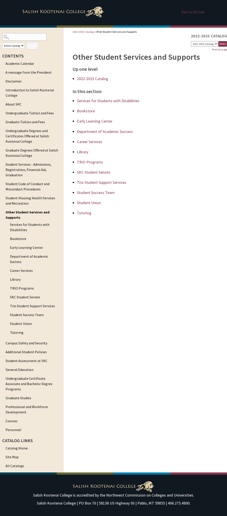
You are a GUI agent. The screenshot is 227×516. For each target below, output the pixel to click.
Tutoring (16, 332)
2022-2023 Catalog (82, 31)
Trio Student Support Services (32, 306)
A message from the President (29, 72)
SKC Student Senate (25, 297)
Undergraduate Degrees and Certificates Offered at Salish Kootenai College (27, 136)
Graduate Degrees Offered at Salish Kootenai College (32, 153)
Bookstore (18, 238)
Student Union (21, 323)
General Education (19, 369)
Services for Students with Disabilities (29, 227)
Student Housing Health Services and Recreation (30, 200)
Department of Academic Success (29, 259)
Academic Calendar (20, 63)
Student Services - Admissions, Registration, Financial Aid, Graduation (28, 169)
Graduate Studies (18, 398)
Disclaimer (14, 81)
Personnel (13, 430)
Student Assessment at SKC (26, 361)
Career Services (21, 270)
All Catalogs (15, 466)
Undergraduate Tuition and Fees (30, 113)
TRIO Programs (22, 288)
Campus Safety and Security (26, 343)
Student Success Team (27, 315)
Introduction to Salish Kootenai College (30, 93)
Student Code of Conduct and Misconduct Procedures (27, 186)
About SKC (14, 104)
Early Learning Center (26, 247)
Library (15, 279)
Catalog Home (17, 448)
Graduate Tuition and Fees (25, 122)
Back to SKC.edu (192, 12)
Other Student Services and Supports (27, 215)
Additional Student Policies (26, 352)
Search (32, 45)
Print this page (219, 49)
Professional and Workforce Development (27, 409)
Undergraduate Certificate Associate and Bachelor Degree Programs (29, 383)
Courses (12, 421)
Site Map (12, 457)
